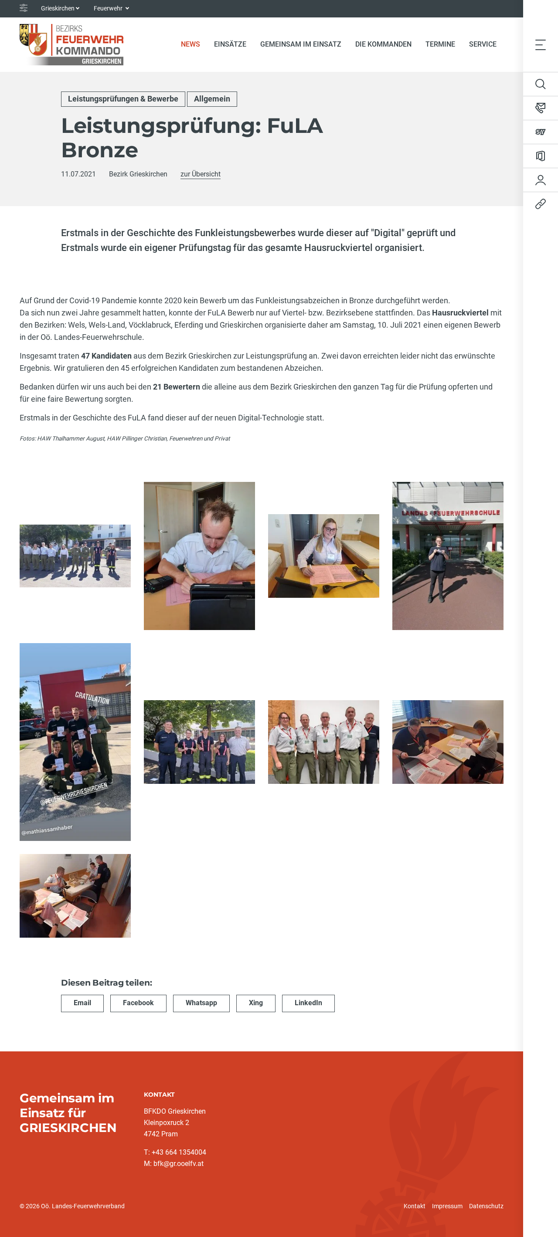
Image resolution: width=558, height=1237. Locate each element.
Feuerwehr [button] (109, 8)
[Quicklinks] (540, 204)
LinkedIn (308, 1003)
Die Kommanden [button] (383, 44)
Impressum (447, 1206)
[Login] (540, 180)
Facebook (138, 1003)
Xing (256, 1003)
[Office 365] (540, 156)
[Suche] (540, 84)
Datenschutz (486, 1206)
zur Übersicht (200, 174)
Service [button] (483, 44)
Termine (440, 44)
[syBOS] (540, 132)
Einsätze (230, 44)
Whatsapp (201, 1003)
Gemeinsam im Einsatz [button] (300, 44)
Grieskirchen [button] (58, 8)
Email (82, 1003)
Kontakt (414, 1206)
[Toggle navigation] (540, 44)
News (194, 44)
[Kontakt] (540, 108)
